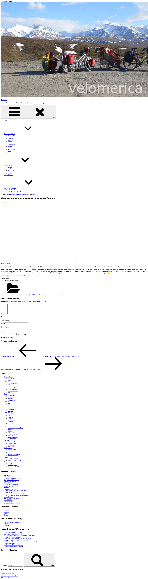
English (6, 513)
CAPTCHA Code (22, 334)
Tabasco (10, 429)
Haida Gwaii (11, 452)
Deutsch (6, 510)
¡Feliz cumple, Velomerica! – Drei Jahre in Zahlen (17, 538)
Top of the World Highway (15, 460)
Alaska (9, 152)
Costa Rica (10, 417)
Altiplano (10, 138)
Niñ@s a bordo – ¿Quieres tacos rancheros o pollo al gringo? (20, 535)
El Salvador (11, 420)
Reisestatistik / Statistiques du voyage (14, 493)
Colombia (10, 143)
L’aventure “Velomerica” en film (13, 532)
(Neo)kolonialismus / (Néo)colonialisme (15, 490)
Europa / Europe (12, 135)
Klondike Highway (13, 458)
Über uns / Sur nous (13, 189)
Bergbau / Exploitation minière (12, 478)
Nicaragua (10, 418)
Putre (9, 392)
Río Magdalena (12, 409)
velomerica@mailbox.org (7, 573)
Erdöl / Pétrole (8, 483)
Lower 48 (10, 148)
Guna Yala (10, 414)
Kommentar (4, 314)
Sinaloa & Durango (13, 437)
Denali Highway (12, 465)
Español (44, 294)
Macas (9, 403)
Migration (6, 487)
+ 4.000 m (7, 475)
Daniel (6, 523)
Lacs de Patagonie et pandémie (12, 543)
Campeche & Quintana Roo (15, 428)
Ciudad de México (13, 434)
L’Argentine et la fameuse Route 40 (13, 546)
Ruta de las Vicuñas (13, 391)
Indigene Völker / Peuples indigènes (14, 484)
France (9, 380)
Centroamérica (11, 144)
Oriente (10, 404)
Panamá (10, 415)
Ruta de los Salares (13, 389)
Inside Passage (11, 149)
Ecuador (10, 141)
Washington (11, 446)
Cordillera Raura (12, 395)
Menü (54, 117)
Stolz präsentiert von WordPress (9, 576)
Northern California (13, 443)
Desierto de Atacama (13, 387)
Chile (33, 294)
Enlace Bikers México (10, 481)
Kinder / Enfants (8, 486)
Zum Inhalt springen (6, 1)
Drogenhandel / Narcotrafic (11, 480)
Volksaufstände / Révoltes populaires (14, 498)
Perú (9, 140)
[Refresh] (3, 331)
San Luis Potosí (12, 432)
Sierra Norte (11, 398)
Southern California (13, 441)
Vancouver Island (12, 451)
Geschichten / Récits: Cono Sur (55, 294)
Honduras (10, 421)
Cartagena (10, 411)
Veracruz (10, 431)
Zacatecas (10, 435)
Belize (9, 425)
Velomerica (4, 100)
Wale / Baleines (8, 500)
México (10, 146)
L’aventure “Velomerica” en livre (13, 534)
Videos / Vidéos (8, 497)
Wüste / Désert (8, 501)
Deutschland (11, 378)
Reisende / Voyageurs (10, 188)
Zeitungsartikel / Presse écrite (12, 503)
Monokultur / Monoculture (11, 489)
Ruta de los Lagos (12, 383)
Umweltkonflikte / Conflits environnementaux (16, 495)
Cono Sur (10, 137)
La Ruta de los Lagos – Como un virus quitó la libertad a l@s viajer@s (23, 541)
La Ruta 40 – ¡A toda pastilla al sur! (13, 545)
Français (6, 512)
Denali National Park (13, 466)
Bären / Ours (7, 477)
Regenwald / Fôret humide (11, 492)
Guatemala (10, 423)
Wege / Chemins (8, 175)
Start (5, 120)
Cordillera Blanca (12, 397)
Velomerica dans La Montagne (12, 537)
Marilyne (6, 525)
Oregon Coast (11, 445)
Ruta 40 (10, 384)
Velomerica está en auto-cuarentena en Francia (16, 540)
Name (3, 317)
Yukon (9, 151)
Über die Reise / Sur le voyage (16, 191)
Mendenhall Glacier (13, 455)
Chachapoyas (11, 400)
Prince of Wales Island (14, 454)
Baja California (12, 438)
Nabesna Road (12, 463)
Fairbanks (10, 468)
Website (3, 323)
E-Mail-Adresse (5, 320)
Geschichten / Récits (9, 134)
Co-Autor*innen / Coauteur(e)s (12, 522)
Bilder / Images (8, 165)
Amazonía (10, 408)
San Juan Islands (12, 449)
